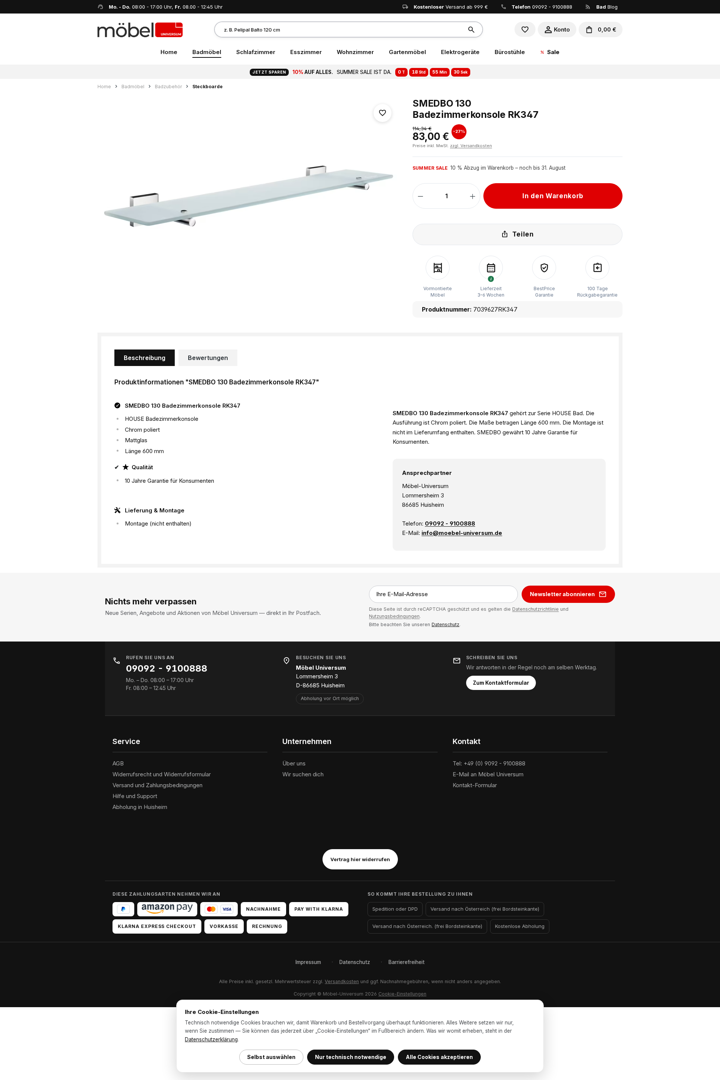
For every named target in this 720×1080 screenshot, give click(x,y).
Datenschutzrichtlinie (535, 609)
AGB (118, 763)
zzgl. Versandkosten (471, 145)
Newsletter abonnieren (562, 594)
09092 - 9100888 (552, 7)
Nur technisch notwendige (350, 1057)
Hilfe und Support (134, 796)
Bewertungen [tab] (208, 358)
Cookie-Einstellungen (402, 994)
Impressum (308, 962)
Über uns (294, 763)
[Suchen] (472, 29)
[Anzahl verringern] (420, 196)
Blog (607, 7)
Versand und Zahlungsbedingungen (157, 785)
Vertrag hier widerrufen (360, 859)
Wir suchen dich (303, 774)
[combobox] (339, 29)
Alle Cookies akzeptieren (439, 1057)
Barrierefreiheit (406, 962)
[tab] (144, 357)
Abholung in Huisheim (139, 806)
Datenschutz (445, 624)
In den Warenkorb (553, 196)
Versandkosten (342, 981)
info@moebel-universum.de (462, 532)
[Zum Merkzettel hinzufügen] (383, 113)
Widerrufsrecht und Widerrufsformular (161, 774)
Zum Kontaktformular (501, 683)
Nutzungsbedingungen (394, 616)
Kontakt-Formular (475, 785)
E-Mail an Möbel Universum (488, 774)
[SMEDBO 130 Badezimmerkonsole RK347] (247, 197)
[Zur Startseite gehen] (140, 29)
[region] (247, 197)
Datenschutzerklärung (211, 1039)
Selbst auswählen (271, 1057)
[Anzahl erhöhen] (472, 196)
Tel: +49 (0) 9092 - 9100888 (489, 763)
